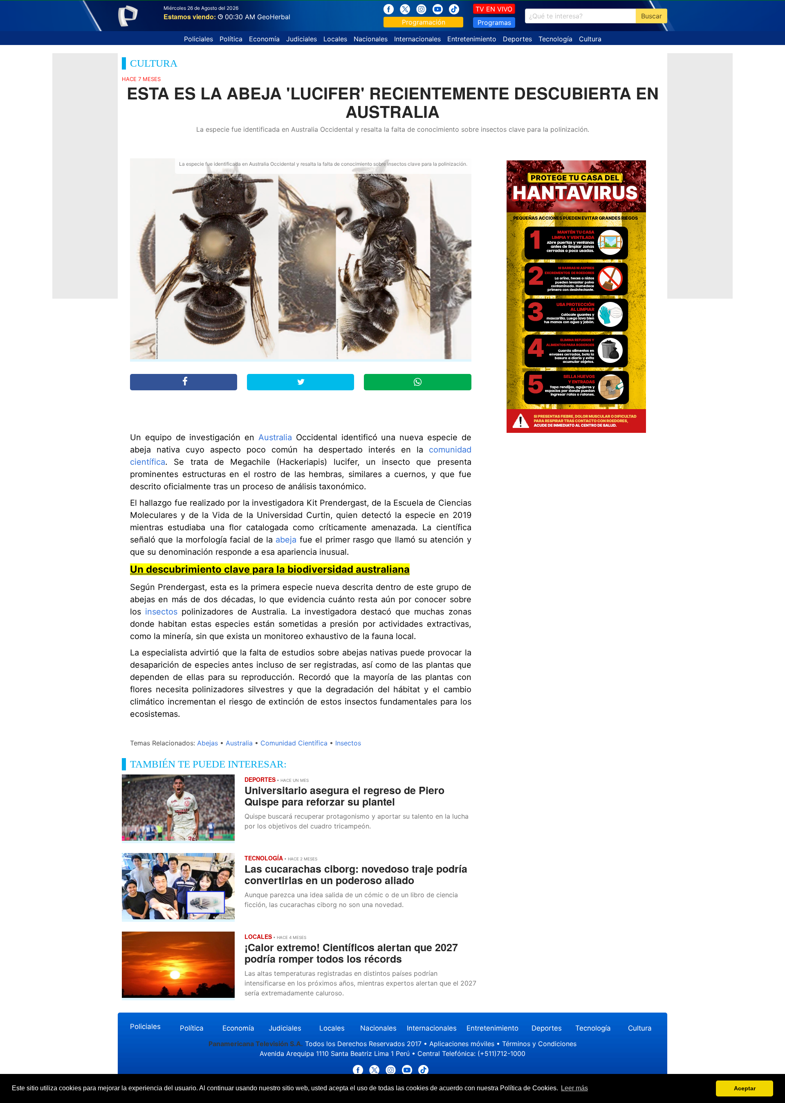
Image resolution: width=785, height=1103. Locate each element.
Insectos (348, 743)
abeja (286, 540)
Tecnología (555, 39)
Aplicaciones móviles (461, 1044)
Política (231, 39)
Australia (275, 437)
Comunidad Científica (293, 743)
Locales (335, 39)
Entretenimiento (471, 39)
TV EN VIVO (493, 9)
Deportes (517, 39)
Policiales (198, 39)
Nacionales (371, 39)
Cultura (590, 39)
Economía (264, 39)
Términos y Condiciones (539, 1044)
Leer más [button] (574, 1088)
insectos (161, 612)
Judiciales (301, 39)
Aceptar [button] (745, 1088)
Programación (423, 22)
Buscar (651, 16)
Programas (494, 22)
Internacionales (417, 39)
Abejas (207, 743)
